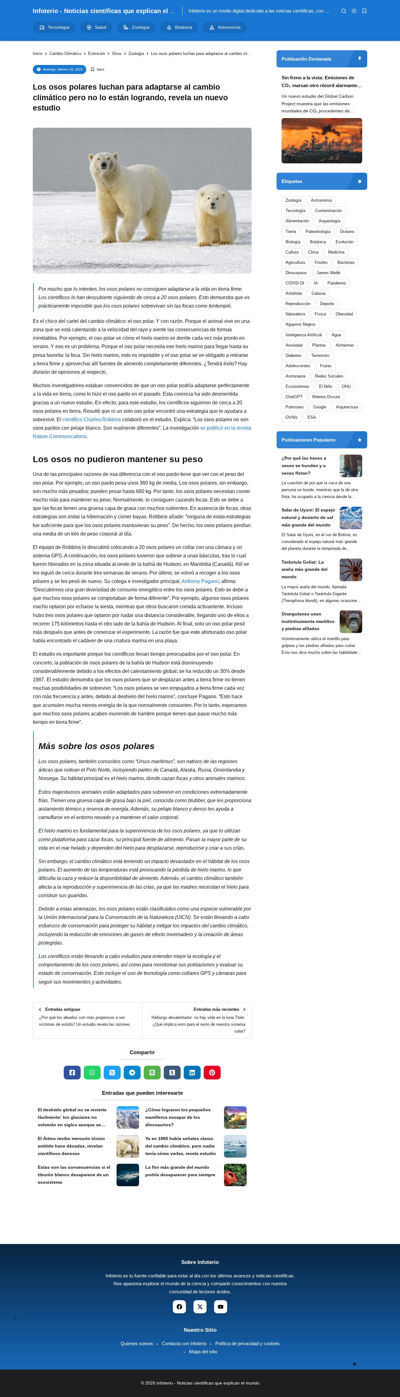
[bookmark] (364, 11)
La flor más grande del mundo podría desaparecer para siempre (180, 1171)
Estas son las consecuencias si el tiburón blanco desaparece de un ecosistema (74, 1175)
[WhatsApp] (92, 1072)
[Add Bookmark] (97, 69)
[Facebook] (72, 1072)
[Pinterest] (212, 1072)
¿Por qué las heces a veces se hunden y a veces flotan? (304, 466)
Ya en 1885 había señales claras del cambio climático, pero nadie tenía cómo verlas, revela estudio (180, 1146)
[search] (344, 11)
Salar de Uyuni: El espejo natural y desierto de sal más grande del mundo (308, 518)
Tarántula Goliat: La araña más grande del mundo (305, 570)
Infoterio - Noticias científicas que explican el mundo (112, 10)
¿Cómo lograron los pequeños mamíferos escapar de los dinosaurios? (178, 1117)
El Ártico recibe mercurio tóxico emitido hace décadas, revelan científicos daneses (71, 1146)
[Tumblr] (172, 1072)
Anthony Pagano (200, 581)
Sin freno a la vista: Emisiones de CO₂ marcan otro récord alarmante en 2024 (319, 82)
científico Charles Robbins (91, 419)
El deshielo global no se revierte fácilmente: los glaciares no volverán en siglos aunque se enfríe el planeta (72, 1117)
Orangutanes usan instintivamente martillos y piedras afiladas (308, 621)
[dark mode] (354, 11)
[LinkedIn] (192, 1072)
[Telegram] (132, 1072)
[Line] (152, 1072)
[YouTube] (220, 1306)
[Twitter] (112, 1072)
